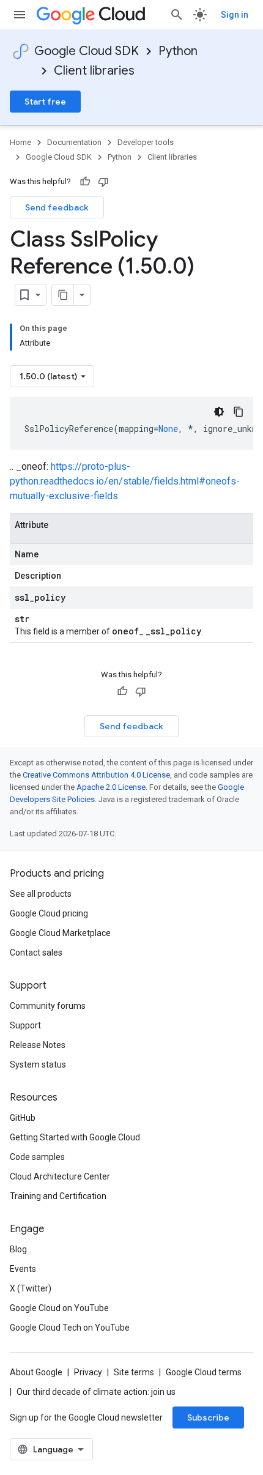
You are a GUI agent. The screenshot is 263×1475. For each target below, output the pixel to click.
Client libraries (94, 70)
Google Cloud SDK (86, 51)
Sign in (234, 15)
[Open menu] (19, 14)
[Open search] (176, 14)
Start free (45, 101)
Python (178, 51)
